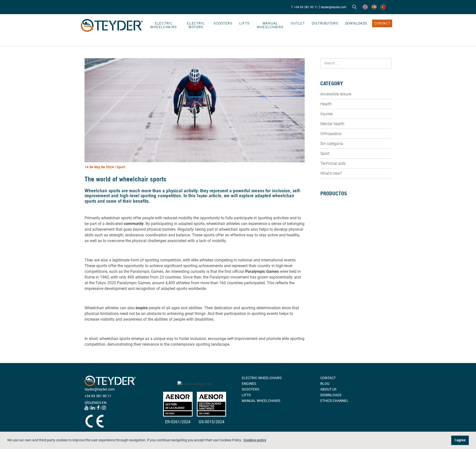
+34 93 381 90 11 (98, 396)
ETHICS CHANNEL (334, 401)
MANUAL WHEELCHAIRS (270, 25)
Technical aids (333, 163)
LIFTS (244, 23)
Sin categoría (331, 143)
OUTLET (298, 23)
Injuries (326, 114)
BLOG (324, 384)
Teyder (202, 195)
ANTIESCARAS (331, 259)
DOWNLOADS (356, 23)
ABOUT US (328, 389)
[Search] (354, 7)
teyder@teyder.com (333, 7)
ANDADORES (330, 225)
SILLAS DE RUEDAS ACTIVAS (342, 213)
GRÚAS (325, 248)
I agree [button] (460, 440)
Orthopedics (330, 133)
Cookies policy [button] (254, 440)
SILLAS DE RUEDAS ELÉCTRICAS (345, 208)
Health (326, 104)
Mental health (332, 123)
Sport (121, 167)
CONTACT (382, 23)
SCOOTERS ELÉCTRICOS (339, 219)
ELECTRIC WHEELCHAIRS (163, 25)
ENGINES (249, 384)
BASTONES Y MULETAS (338, 230)
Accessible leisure (335, 94)
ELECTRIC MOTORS (196, 25)
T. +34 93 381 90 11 (304, 7)
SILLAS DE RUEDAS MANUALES (344, 202)
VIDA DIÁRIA (330, 253)
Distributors (325, 23)
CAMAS (326, 236)
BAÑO (325, 242)
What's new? (331, 173)
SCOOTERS (223, 23)
